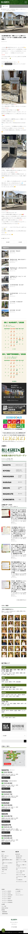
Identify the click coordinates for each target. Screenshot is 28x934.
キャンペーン (4, 873)
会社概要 (3, 904)
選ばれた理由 (4, 869)
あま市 (6, 681)
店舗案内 (3, 889)
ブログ (8, 238)
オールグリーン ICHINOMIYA (7, 902)
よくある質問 (18, 891)
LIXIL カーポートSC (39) (20, 874)
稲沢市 (10, 681)
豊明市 (14, 703)
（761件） (10, 504)
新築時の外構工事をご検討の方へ (7, 860)
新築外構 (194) (18, 857)
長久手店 (4, 708)
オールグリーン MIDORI (6, 898)
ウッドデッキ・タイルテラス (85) (21, 868)
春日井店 (4, 692)
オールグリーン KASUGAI (6, 896)
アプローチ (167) (19, 872)
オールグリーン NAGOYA (6, 891)
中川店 (3, 685)
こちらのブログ (8, 63)
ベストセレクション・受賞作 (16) (21, 877)
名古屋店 (4, 667)
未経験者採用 (4, 911)
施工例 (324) (18, 854)
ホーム (3, 854)
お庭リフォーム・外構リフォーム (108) (21, 865)
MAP (14, 775)
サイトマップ (18, 893)
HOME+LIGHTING (5, 908)
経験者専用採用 (5, 913)
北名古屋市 (18, 681)
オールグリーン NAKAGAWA (7, 894)
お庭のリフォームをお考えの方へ (7, 863)
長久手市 (3, 710)
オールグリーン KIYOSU (6, 893)
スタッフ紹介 (4, 906)
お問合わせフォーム (19, 889)
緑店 (3, 699)
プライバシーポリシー (19, 894)
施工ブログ (5, 6)
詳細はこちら (5, 777)
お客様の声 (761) (5, 867)
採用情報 (3, 909)
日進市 (15, 710)
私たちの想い (4, 857)
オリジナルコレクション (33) (21, 881)
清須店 (3, 677)
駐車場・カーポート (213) (20, 859)
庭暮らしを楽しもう (5, 855)
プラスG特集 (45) (19, 879)
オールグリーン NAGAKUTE (7, 900)
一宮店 (3, 715)
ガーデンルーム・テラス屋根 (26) (21, 862)
